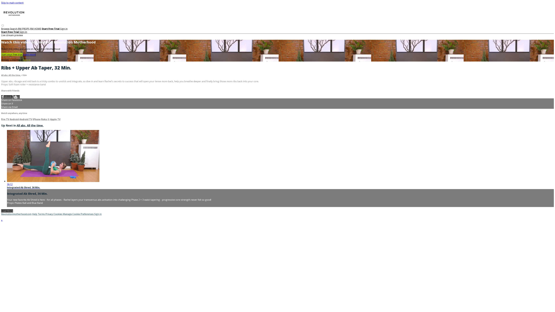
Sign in (63, 28)
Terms (41, 214)
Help (35, 214)
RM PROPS (23, 28)
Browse (5, 28)
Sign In (23, 32)
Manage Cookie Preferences (78, 214)
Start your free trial (12, 54)
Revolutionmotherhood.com (16, 214)
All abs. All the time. (11, 75)
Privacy (49, 214)
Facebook (6, 96)
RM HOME (35, 28)
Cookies (58, 214)
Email (17, 96)
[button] (3, 25)
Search (14, 28)
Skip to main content (12, 2)
